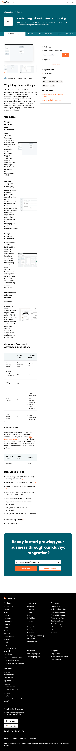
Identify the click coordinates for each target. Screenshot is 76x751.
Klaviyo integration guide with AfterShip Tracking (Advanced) (20, 478)
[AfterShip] (8, 2)
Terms (14, 739)
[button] (20, 54)
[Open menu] (72, 2)
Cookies (32, 739)
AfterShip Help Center (14, 520)
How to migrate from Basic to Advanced (20, 482)
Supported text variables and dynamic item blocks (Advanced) (20, 493)
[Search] (68, 3)
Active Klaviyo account (52, 100)
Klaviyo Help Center (13, 523)
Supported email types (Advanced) (19, 498)
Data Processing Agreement (18, 438)
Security (23, 739)
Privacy (6, 739)
